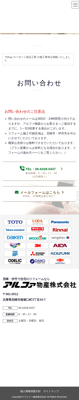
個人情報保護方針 (30, 391)
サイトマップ (51, 391)
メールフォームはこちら (40, 194)
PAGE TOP (73, 384)
